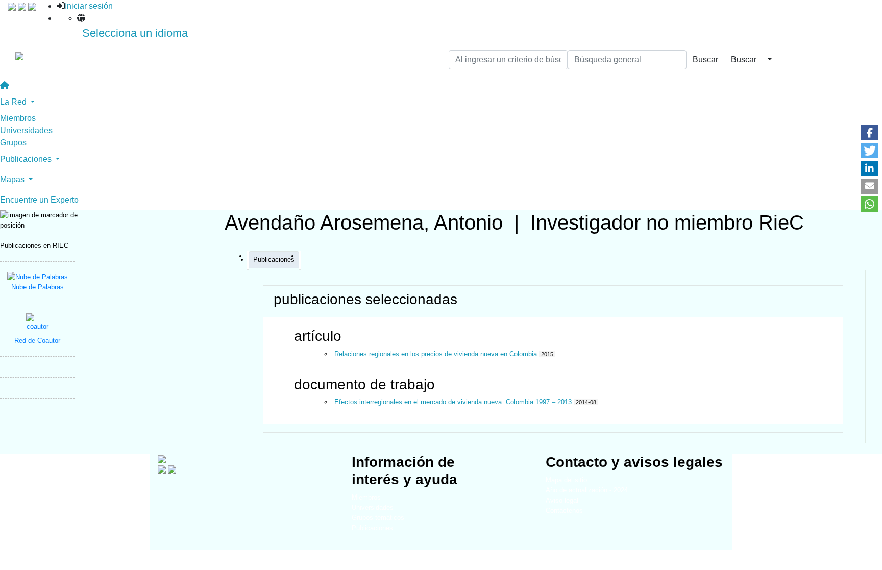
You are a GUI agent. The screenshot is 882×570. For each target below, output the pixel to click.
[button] (869, 132)
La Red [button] (14, 101)
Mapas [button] (13, 179)
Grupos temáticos (378, 518)
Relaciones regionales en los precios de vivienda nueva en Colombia (435, 354)
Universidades (26, 130)
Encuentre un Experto (39, 199)
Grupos (13, 142)
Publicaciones (372, 528)
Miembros (18, 118)
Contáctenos (564, 510)
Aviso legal (562, 500)
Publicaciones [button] (27, 159)
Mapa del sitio (566, 480)
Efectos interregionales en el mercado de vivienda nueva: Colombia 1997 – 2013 (453, 402)
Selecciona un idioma (135, 33)
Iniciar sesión (89, 6)
